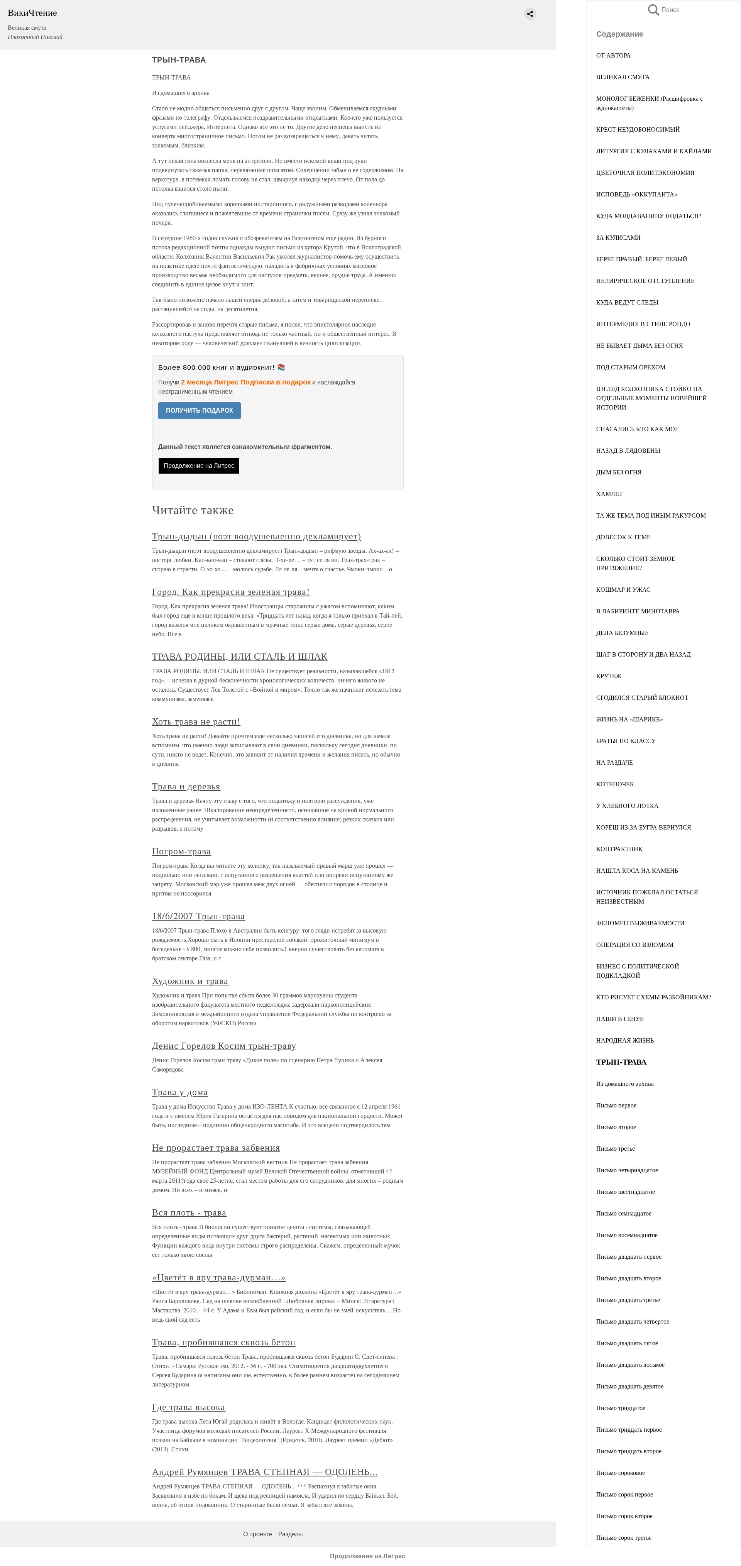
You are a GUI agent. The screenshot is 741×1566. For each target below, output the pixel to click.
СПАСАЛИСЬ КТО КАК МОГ (637, 429)
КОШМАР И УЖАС (623, 589)
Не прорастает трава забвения (216, 1147)
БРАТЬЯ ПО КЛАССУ (626, 740)
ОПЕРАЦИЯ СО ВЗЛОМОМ (634, 944)
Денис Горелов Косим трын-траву (224, 1045)
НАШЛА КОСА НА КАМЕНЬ (637, 870)
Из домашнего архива (625, 1083)
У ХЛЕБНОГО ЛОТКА (627, 805)
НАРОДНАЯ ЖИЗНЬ (625, 1040)
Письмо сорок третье (623, 1537)
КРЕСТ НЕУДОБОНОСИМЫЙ (638, 129)
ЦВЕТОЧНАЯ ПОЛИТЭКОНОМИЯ (645, 172)
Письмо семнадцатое (623, 1213)
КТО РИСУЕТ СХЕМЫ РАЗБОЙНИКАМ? (653, 997)
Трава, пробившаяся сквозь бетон (224, 1342)
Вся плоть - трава (189, 1212)
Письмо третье (615, 1148)
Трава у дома (180, 1091)
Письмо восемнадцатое (627, 1235)
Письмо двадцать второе (628, 1278)
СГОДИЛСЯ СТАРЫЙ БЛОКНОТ (642, 697)
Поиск (662, 10)
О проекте (257, 1534)
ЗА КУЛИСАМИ (618, 237)
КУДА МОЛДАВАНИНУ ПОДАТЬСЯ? (648, 216)
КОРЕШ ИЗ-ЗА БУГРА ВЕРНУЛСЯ (643, 827)
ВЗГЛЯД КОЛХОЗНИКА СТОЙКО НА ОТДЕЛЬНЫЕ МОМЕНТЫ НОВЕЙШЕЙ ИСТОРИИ (651, 397)
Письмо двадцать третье (628, 1299)
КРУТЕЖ (608, 676)
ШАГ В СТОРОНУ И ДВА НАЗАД (643, 654)
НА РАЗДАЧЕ (614, 762)
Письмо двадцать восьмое (630, 1364)
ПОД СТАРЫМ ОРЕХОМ (630, 367)
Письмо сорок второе (624, 1516)
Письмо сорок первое (624, 1494)
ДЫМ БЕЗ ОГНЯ (619, 472)
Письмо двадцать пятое (627, 1343)
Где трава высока (188, 1406)
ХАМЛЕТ (609, 493)
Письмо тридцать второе (628, 1451)
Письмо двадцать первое (628, 1256)
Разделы (290, 1534)
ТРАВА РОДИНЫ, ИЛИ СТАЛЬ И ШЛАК (240, 656)
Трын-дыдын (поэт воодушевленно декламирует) (256, 536)
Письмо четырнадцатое (627, 1170)
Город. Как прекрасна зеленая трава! (231, 591)
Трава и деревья (186, 786)
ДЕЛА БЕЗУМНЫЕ (622, 632)
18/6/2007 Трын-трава (198, 915)
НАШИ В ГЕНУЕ (620, 1018)
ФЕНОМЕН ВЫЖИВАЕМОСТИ (640, 923)
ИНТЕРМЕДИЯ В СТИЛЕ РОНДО (643, 324)
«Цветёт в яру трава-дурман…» (219, 1277)
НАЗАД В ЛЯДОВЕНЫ (628, 450)
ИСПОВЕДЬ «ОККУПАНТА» (636, 194)
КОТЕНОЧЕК (615, 784)
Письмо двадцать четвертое (632, 1321)
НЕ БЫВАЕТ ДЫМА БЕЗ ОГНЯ (639, 345)
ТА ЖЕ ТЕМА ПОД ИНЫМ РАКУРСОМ (651, 515)
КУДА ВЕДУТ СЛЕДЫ (627, 302)
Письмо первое (616, 1105)
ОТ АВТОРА (613, 55)
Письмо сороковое (620, 1472)
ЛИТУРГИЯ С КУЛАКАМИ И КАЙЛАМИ (654, 151)
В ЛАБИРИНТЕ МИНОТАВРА (638, 611)
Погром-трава (181, 851)
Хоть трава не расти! (196, 721)
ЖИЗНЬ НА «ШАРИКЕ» (629, 719)
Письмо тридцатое (620, 1407)
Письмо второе (616, 1126)
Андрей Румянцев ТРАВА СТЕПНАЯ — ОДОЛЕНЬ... (265, 1471)
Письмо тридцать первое (629, 1429)
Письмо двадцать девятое (629, 1386)
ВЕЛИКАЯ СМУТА (623, 77)
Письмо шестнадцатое (625, 1191)
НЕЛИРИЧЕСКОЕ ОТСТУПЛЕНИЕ (645, 280)
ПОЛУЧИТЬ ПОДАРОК (199, 410)
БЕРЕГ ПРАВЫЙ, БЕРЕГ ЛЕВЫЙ (641, 259)
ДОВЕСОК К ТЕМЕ (623, 537)
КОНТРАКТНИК (619, 849)
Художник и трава (190, 980)
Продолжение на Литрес (199, 465)
